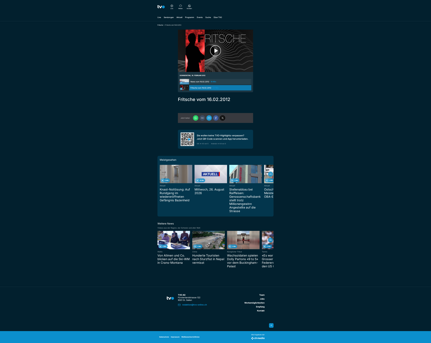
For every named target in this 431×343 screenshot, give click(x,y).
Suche (208, 17)
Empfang (260, 307)
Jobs (262, 299)
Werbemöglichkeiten (254, 303)
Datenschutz (164, 337)
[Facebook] (216, 118)
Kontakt (261, 310)
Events (200, 17)
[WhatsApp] (195, 118)
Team (262, 295)
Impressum (175, 337)
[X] (222, 118)
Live (159, 17)
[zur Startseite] (161, 6)
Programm (189, 17)
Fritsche (160, 25)
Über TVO (218, 17)
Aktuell (179, 17)
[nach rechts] (270, 174)
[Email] (209, 118)
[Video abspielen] (215, 51)
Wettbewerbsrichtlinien (190, 337)
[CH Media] (258, 338)
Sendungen (169, 17)
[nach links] (160, 174)
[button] (202, 118)
